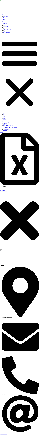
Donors (2, 22)
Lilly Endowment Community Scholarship (8, 125)
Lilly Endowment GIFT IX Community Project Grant (11, 127)
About (2, 14)
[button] (19, 72)
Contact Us (4, 18)
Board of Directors (5, 16)
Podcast (4, 116)
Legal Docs (4, 20)
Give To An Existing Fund (6, 122)
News (3, 17)
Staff (3, 114)
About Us (4, 15)
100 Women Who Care (6, 129)
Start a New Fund (5, 23)
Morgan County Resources (6, 32)
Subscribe (4, 19)
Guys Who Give (5, 31)
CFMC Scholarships (5, 26)
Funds (2, 120)
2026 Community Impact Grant (7, 29)
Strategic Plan (4, 118)
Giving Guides (5, 24)
